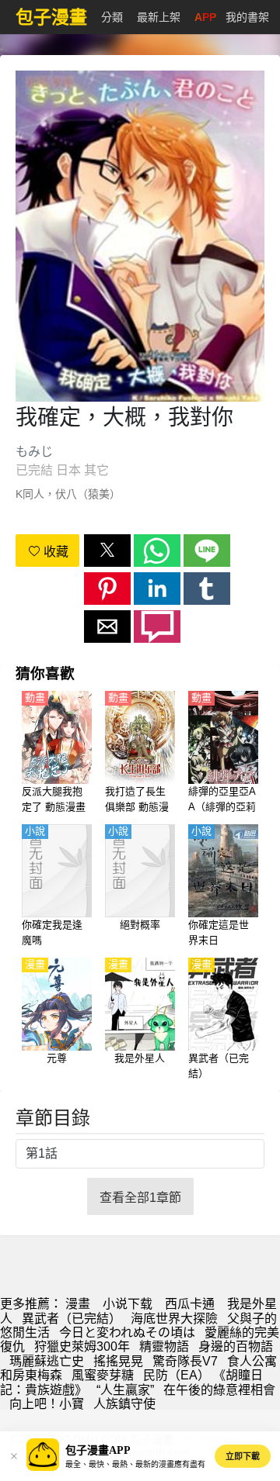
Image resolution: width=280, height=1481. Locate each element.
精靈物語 (164, 1346)
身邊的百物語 (235, 1346)
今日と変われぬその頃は (127, 1332)
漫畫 (77, 1303)
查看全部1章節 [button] (140, 1197)
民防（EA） (176, 1375)
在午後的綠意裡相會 (219, 1389)
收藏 (54, 551)
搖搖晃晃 (118, 1361)
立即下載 (243, 1456)
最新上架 (158, 17)
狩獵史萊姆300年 (82, 1346)
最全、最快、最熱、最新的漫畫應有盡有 (135, 1464)
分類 (112, 17)
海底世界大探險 (174, 1318)
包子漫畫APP (98, 1450)
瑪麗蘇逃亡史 (46, 1361)
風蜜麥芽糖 (103, 1375)
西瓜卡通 (190, 1303)
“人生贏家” (125, 1389)
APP (205, 17)
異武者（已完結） (71, 1318)
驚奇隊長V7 (185, 1361)
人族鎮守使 (124, 1403)
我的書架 (247, 17)
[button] (107, 550)
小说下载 (127, 1303)
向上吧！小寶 (46, 1403)
